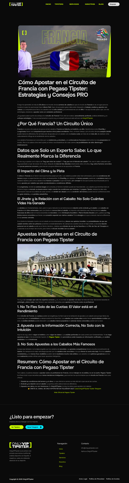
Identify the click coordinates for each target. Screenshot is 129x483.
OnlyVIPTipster (87, 118)
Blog (101, 4)
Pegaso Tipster (54, 337)
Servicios (74, 4)
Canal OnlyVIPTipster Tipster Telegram (88, 389)
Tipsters (59, 4)
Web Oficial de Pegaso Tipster (64, 392)
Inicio (48, 4)
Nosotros (90, 4)
